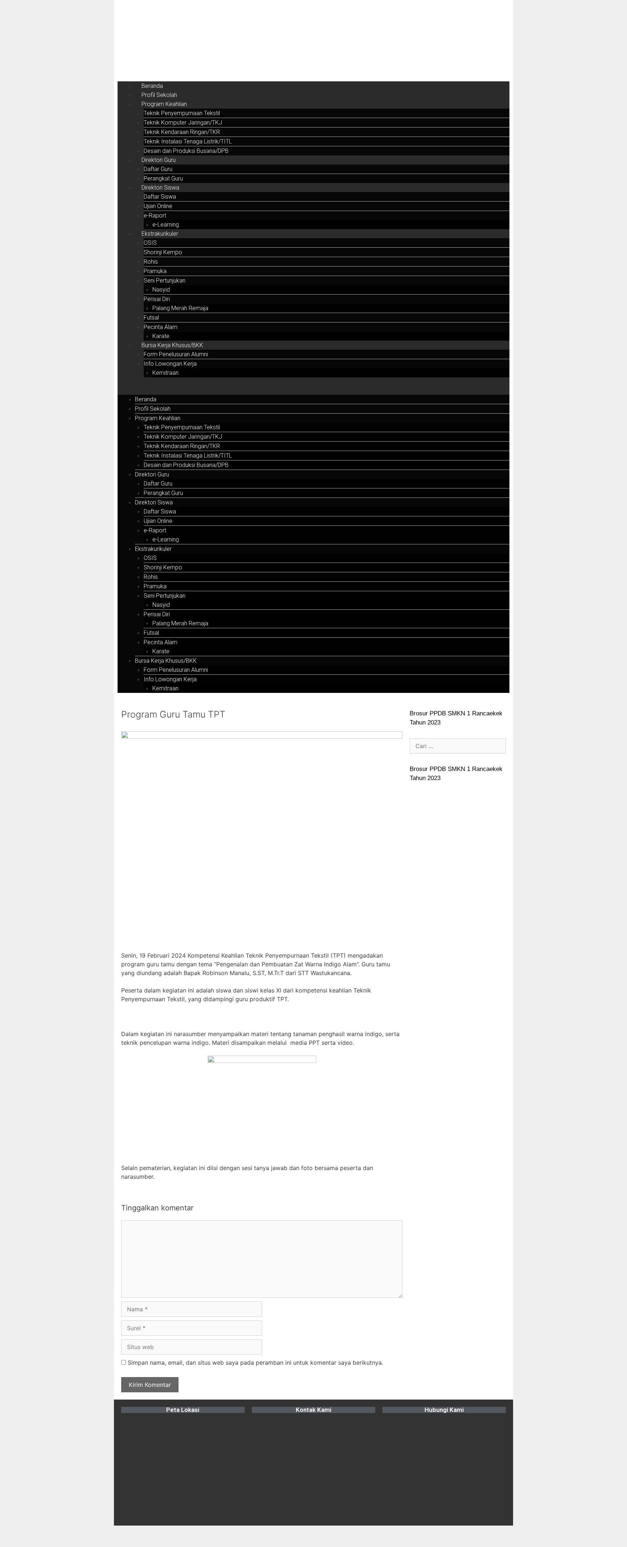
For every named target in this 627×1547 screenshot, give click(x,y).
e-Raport (155, 215)
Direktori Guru (159, 160)
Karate (160, 336)
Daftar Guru (158, 169)
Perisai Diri (157, 299)
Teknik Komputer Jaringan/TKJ (183, 122)
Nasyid (161, 289)
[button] (313, 390)
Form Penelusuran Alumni (176, 354)
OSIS (150, 242)
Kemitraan (165, 372)
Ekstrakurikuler (160, 233)
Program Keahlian (164, 104)
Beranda (152, 85)
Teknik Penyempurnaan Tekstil (182, 113)
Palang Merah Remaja (180, 308)
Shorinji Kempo (163, 252)
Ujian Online (158, 206)
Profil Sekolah (159, 95)
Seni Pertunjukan (164, 280)
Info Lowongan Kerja (170, 363)
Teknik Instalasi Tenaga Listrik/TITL (188, 141)
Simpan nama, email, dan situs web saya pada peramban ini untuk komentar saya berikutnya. (255, 1362)
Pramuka (155, 271)
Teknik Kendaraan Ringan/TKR (182, 132)
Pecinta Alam (160, 327)
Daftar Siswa (160, 196)
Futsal (151, 317)
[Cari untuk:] (458, 746)
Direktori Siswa (160, 187)
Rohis (151, 261)
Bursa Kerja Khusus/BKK (172, 345)
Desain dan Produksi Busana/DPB (186, 150)
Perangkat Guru (163, 178)
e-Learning (165, 224)
